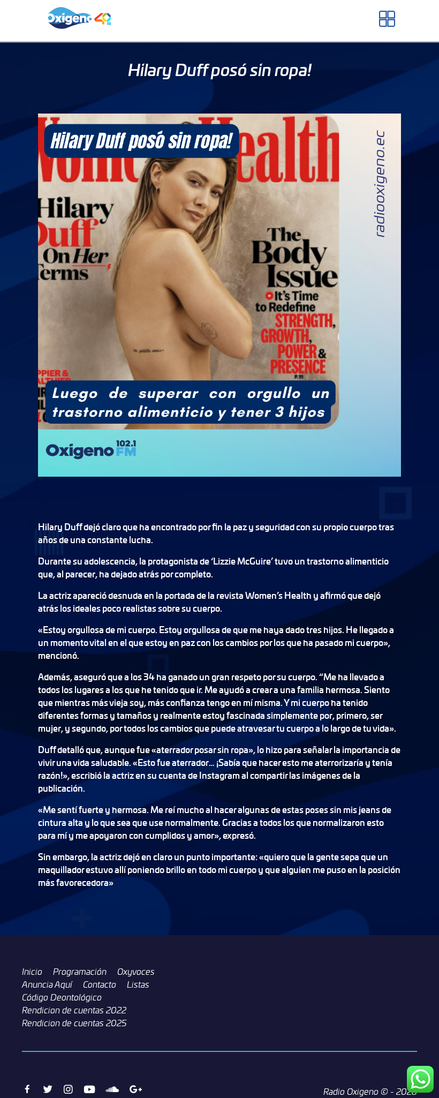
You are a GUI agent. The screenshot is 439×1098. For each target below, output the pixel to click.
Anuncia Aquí (47, 984)
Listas (138, 984)
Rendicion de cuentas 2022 (74, 1010)
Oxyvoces (136, 971)
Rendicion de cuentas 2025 (74, 1023)
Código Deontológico (62, 997)
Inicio (32, 971)
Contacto (99, 984)
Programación (80, 971)
